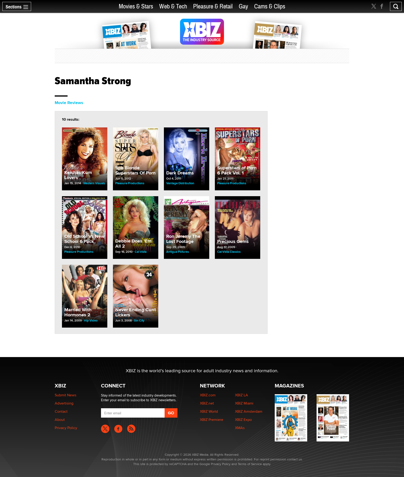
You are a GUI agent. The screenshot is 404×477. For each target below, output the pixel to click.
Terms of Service (250, 464)
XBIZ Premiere (211, 419)
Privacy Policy (66, 427)
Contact (61, 411)
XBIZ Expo (243, 419)
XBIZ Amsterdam (248, 411)
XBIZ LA (241, 395)
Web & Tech (173, 6)
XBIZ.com (208, 395)
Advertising (64, 403)
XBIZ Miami (244, 403)
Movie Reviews (69, 103)
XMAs (240, 427)
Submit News (65, 395)
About (60, 419)
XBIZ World (209, 411)
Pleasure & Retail (213, 6)
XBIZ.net (207, 403)
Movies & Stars (136, 6)
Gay (243, 6)
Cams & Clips (269, 6)
